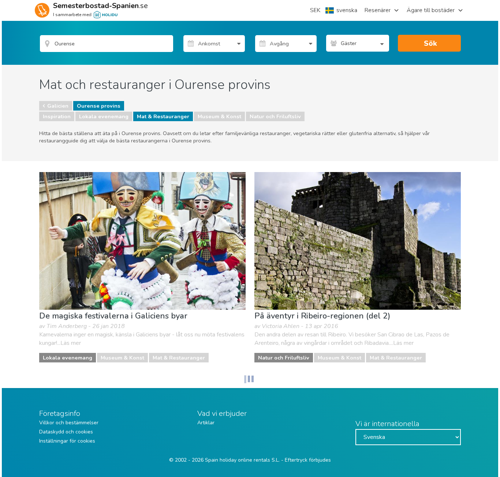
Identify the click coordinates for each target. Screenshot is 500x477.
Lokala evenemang (103, 116)
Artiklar (205, 422)
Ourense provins (98, 105)
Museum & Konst (219, 116)
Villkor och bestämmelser (68, 422)
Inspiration (57, 116)
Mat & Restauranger (163, 116)
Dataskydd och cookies (66, 431)
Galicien (57, 105)
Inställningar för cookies (67, 440)
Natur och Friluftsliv (275, 116)
